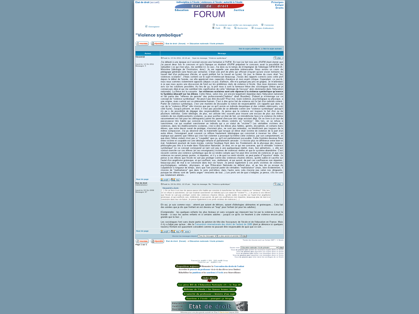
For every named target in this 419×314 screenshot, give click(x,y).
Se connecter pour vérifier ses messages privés (237, 25)
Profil (218, 28)
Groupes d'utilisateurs (264, 28)
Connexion (269, 25)
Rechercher (242, 28)
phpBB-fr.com (216, 262)
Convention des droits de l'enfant (229, 266)
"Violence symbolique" (159, 35)
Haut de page (142, 179)
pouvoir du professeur (200, 269)
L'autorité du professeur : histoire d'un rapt (209, 293)
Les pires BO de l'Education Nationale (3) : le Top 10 (210, 284)
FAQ (229, 28)
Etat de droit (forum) (176, 44)
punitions (196, 272)
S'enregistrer (154, 27)
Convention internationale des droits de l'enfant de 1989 (223, 224)
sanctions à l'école (215, 272)
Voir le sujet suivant (272, 49)
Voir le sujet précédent (249, 49)
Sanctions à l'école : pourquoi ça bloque (210, 298)
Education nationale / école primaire (207, 44)
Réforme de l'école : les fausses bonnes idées (209, 289)
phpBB (203, 260)
